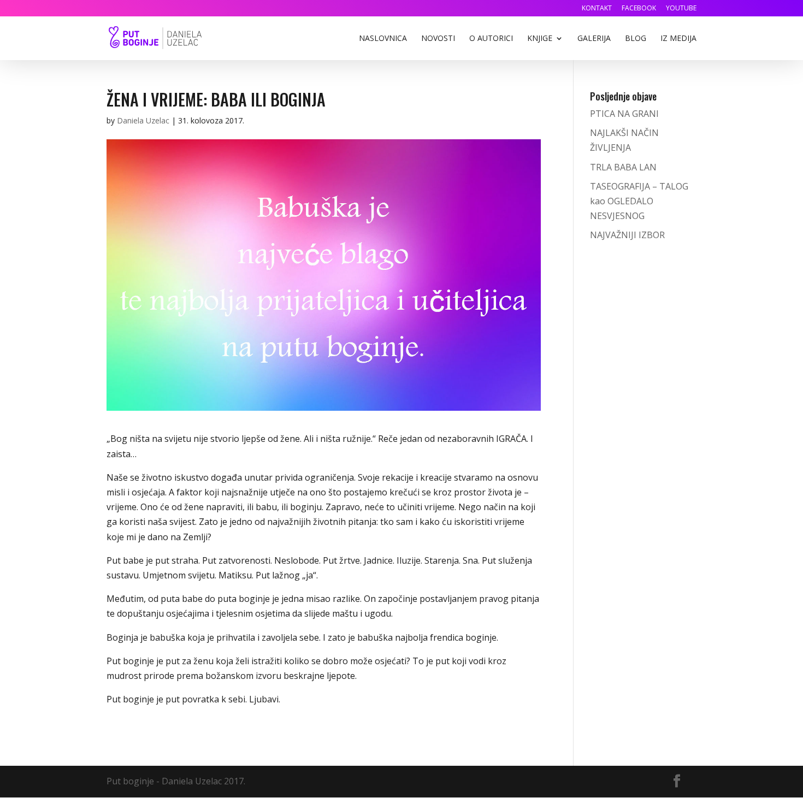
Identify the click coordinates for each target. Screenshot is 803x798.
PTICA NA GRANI (624, 114)
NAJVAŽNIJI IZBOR (627, 235)
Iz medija (678, 38)
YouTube (681, 9)
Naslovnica (383, 38)
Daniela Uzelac (143, 120)
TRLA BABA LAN (623, 167)
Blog (635, 38)
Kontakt (597, 9)
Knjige (539, 38)
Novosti (438, 38)
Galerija (594, 38)
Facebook (639, 9)
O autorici (491, 38)
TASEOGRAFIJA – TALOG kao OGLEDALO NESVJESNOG (639, 201)
